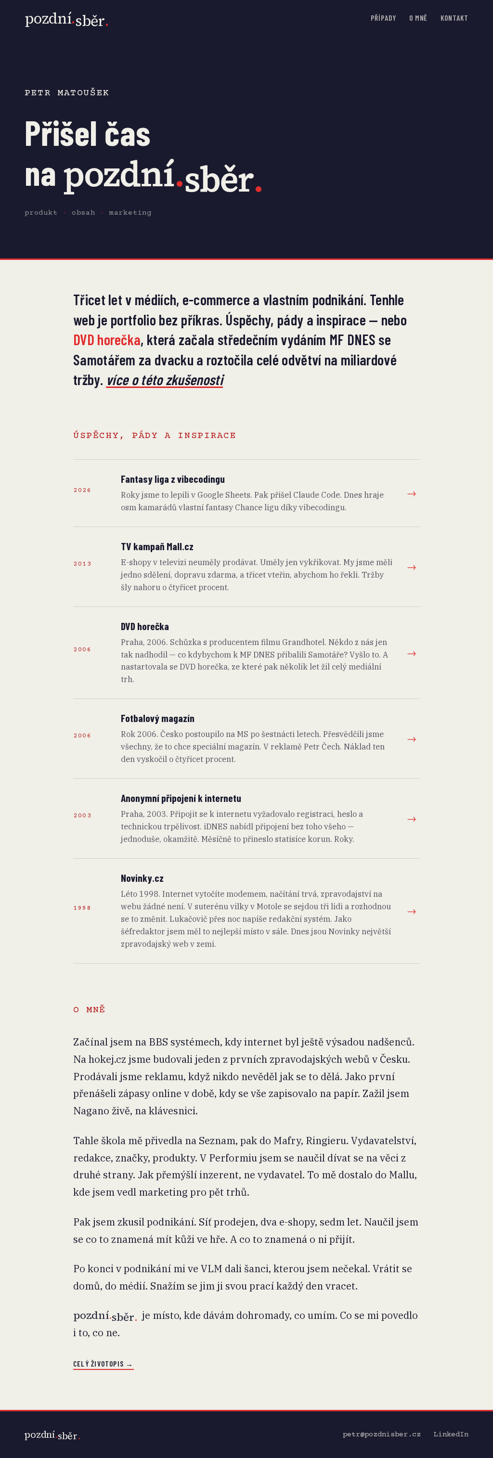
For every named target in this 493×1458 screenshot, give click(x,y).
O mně (418, 17)
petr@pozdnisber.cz (382, 1435)
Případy (383, 17)
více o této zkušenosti (164, 379)
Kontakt (454, 17)
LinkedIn (451, 1435)
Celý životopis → (103, 1363)
